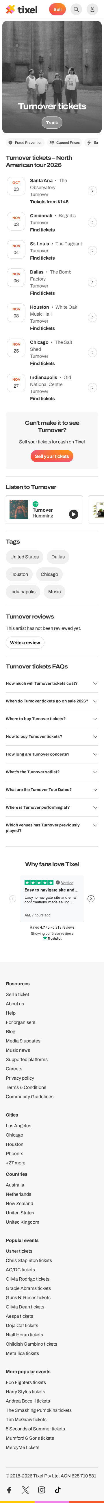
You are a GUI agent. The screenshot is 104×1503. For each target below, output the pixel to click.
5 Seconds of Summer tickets (35, 1428)
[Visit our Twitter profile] (25, 1490)
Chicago (49, 574)
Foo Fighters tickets (26, 1382)
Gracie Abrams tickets (28, 1288)
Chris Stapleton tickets (29, 1260)
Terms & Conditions (26, 1087)
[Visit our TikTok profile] (57, 1490)
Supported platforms (27, 1059)
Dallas (58, 556)
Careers (14, 1068)
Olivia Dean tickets (25, 1307)
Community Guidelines (29, 1096)
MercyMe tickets (22, 1447)
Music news (18, 1050)
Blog (10, 1031)
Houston (19, 574)
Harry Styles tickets (25, 1391)
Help (11, 1013)
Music (54, 591)
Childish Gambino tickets (31, 1344)
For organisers (20, 1022)
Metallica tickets (22, 1353)
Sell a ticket (17, 994)
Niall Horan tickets (24, 1334)
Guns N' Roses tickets (28, 1297)
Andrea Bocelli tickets (28, 1401)
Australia (15, 1185)
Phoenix (14, 1153)
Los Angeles (18, 1125)
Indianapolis (23, 591)
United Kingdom (22, 1222)
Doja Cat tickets (22, 1325)
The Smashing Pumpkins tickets (39, 1410)
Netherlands (18, 1194)
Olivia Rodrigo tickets (27, 1279)
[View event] (92, 190)
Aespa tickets (19, 1316)
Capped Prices (68, 142)
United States (24, 556)
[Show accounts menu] (92, 9)
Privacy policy (20, 1078)
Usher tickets (19, 1251)
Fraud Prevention (28, 142)
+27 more (15, 1162)
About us (15, 1003)
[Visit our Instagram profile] (41, 1490)
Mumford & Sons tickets (30, 1438)
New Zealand (19, 1203)
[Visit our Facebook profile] (9, 1490)
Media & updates (23, 1041)
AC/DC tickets (20, 1269)
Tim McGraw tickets (26, 1419)
